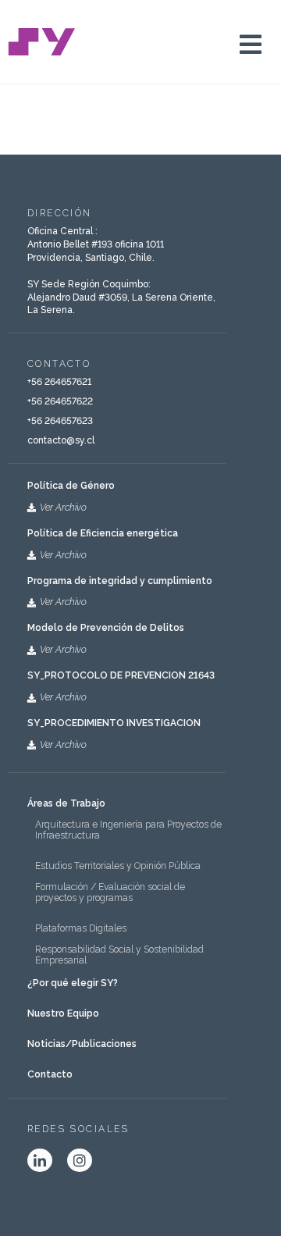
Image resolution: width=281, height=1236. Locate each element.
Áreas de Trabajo (66, 803)
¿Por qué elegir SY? (72, 983)
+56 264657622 (60, 401)
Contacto (50, 1074)
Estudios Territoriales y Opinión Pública (118, 865)
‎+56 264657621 (59, 381)
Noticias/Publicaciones (82, 1043)
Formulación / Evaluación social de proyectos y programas (110, 892)
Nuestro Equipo (63, 1013)
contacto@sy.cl (60, 440)
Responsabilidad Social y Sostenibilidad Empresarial (119, 955)
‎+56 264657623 (60, 420)
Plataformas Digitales (80, 928)
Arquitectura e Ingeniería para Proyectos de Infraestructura (128, 830)
